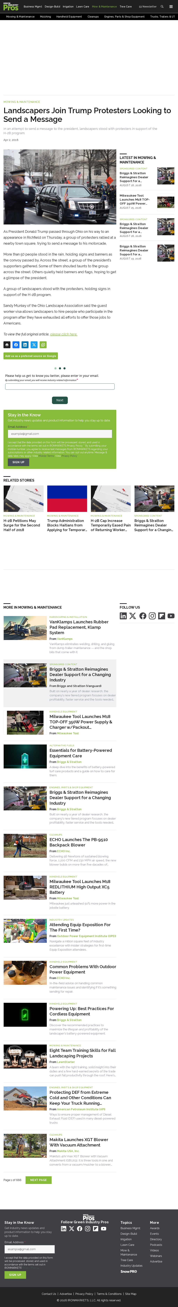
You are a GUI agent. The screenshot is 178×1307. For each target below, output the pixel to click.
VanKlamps (64, 638)
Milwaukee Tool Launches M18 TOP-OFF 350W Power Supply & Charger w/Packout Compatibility (135, 199)
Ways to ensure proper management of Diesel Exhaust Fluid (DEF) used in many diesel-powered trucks (82, 1118)
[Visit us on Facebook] (142, 615)
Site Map (130, 1294)
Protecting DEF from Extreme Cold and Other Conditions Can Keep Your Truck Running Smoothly (80, 1098)
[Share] (16, 344)
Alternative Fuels (62, 745)
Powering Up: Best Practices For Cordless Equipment (82, 1011)
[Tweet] (34, 344)
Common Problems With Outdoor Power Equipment (83, 969)
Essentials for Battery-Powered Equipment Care (81, 753)
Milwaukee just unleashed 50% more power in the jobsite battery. (83, 905)
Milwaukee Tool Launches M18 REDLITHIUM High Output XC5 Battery (80, 887)
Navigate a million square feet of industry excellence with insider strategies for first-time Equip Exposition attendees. (80, 945)
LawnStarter (66, 1062)
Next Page (38, 1180)
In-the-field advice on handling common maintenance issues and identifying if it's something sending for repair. (83, 987)
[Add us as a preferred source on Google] (43, 344)
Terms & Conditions (109, 1294)
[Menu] (171, 6)
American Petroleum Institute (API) (81, 1109)
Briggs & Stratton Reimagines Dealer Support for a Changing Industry (134, 177)
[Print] (6, 344)
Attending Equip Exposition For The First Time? (80, 927)
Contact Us (49, 1294)
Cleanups (56, 834)
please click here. (63, 334)
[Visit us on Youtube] (171, 615)
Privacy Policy (69, 456)
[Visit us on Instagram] (152, 615)
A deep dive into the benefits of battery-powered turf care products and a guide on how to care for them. (82, 771)
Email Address (18, 427)
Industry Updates (62, 920)
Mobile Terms (46, 456)
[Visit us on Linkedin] (123, 615)
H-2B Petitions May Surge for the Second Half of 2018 (21, 525)
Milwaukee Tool (68, 733)
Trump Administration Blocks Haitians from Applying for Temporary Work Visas (67, 525)
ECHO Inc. (63, 851)
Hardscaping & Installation (68, 617)
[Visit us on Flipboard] (161, 615)
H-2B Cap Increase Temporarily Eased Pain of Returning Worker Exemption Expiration (111, 525)
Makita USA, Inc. (68, 1151)
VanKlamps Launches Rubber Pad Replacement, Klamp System (79, 627)
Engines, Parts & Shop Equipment (71, 787)
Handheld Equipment (63, 711)
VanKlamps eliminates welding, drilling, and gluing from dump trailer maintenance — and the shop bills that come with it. (82, 648)
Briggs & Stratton (69, 762)
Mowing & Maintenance (21, 101)
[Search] (162, 6)
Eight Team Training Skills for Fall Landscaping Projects (83, 1053)
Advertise (66, 1294)
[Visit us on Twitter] (133, 615)
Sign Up (19, 462)
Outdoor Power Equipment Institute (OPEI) (86, 936)
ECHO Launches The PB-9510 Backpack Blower (79, 842)
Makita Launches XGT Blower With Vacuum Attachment (79, 1142)
